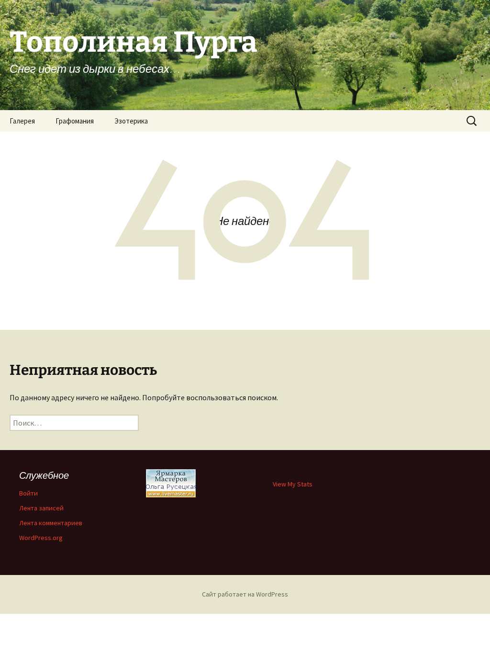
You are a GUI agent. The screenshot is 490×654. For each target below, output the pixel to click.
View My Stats (292, 484)
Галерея (22, 120)
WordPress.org (41, 537)
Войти (28, 493)
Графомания (75, 120)
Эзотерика (131, 120)
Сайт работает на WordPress (245, 594)
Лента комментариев (50, 523)
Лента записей (41, 508)
